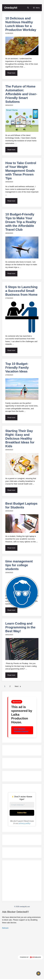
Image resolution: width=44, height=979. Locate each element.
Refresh (5, 928)
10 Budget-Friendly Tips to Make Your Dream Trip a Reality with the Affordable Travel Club (20, 222)
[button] (28, 7)
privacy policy (24, 823)
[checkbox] (38, 973)
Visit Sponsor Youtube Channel (21, 730)
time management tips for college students (19, 565)
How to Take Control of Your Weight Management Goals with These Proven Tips (20, 170)
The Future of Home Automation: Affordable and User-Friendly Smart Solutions (21, 94)
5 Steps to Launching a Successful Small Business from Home (21, 290)
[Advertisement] (21, 881)
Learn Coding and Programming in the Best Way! (20, 627)
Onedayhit (10, 7)
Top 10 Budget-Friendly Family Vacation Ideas (17, 367)
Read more (11, 73)
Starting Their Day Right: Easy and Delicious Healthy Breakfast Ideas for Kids (19, 438)
